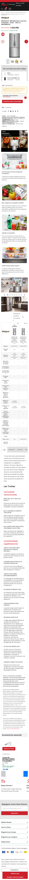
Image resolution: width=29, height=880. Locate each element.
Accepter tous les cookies (15, 877)
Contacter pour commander (12, 101)
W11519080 (5, 763)
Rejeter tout (15, 873)
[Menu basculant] (10, 9)
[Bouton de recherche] (2, 9)
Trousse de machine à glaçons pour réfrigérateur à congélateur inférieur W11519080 (8, 759)
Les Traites (4, 449)
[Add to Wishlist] (25, 98)
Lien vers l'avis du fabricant (13, 728)
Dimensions (20, 449)
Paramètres (14, 870)
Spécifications (12, 449)
